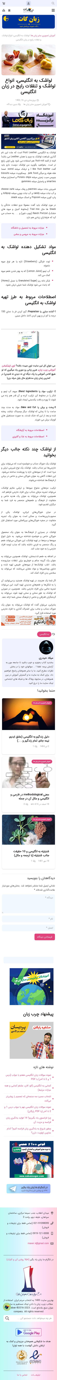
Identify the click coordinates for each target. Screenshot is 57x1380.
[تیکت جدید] (7, 1307)
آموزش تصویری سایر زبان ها (43, 35)
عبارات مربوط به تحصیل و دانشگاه (27, 228)
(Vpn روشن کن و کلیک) (18, 1259)
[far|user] (28, 3)
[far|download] (3, 10)
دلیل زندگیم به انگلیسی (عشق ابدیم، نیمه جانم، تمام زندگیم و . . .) (29, 739)
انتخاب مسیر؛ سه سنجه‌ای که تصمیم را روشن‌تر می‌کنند (28, 1099)
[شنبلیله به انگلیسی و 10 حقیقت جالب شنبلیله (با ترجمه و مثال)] (28, 830)
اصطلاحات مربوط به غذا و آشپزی (28, 436)
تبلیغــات (35, 1375)
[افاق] (28, 148)
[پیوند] (28, 10)
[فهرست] (53, 10)
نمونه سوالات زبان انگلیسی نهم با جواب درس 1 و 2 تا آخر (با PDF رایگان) (27, 1109)
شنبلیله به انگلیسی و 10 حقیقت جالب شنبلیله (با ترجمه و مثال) (31, 853)
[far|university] (9, 10)
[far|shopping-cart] (3, 3)
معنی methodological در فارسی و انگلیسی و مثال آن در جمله (30, 796)
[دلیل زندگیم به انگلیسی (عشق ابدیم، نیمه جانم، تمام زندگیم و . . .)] (28, 714)
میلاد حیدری (46, 658)
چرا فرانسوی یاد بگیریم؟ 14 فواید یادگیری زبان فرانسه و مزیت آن (28, 1120)
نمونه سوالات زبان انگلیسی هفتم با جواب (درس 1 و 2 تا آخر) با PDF (28, 1077)
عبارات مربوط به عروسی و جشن (29, 234)
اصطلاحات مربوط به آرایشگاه (30, 430)
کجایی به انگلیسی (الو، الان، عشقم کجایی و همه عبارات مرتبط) (28, 1088)
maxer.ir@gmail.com (38, 1243)
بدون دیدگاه (12, 104)
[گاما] (28, 127)
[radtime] (28, 625)
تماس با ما (22, 1375)
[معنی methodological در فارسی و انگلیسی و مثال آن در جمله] (28, 772)
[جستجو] (53, 3)
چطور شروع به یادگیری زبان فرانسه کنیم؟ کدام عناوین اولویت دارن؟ (29, 1131)
